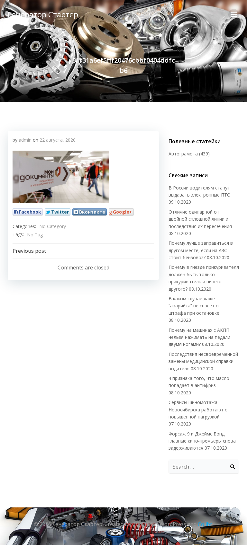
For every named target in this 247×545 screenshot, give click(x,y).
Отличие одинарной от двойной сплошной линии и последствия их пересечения (200, 219)
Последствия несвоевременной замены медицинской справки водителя (203, 361)
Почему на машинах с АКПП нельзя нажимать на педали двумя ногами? (199, 337)
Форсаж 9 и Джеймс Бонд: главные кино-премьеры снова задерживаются (202, 441)
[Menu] (233, 14)
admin (25, 140)
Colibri (206, 524)
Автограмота (183, 154)
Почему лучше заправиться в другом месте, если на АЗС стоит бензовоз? (201, 250)
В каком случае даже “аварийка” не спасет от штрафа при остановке (195, 305)
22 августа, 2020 (58, 140)
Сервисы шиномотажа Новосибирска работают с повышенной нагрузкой (198, 409)
